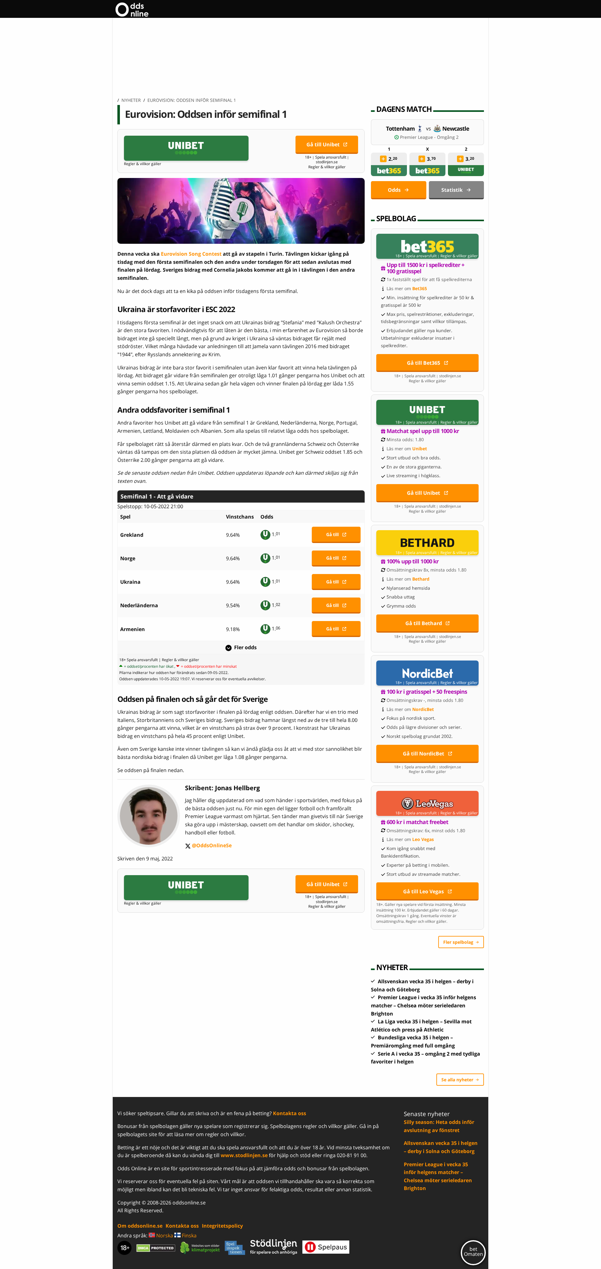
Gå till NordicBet (423, 753)
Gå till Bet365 (423, 362)
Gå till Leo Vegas (423, 891)
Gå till (332, 534)
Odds (394, 189)
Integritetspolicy (222, 1225)
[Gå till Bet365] (427, 246)
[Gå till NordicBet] (427, 673)
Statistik (452, 189)
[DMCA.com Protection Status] (155, 1248)
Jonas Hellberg (237, 788)
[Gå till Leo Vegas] (427, 803)
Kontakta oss (289, 1113)
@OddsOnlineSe (208, 846)
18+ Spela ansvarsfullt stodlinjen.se (327, 159)
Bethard (420, 579)
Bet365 (419, 288)
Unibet (419, 449)
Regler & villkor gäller (142, 163)
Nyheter (131, 100)
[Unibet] (466, 170)
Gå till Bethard (423, 623)
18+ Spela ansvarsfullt (138, 659)
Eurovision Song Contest (191, 253)
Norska (164, 1235)
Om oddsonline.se (139, 1225)
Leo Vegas (423, 839)
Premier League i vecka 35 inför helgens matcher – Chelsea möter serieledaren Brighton (423, 1005)
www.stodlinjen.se (244, 1155)
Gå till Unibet (323, 144)
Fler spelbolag (458, 942)
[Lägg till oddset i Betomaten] (383, 159)
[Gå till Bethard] (427, 542)
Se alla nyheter (457, 1080)
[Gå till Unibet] (186, 148)
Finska (189, 1235)
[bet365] (389, 170)
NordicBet (423, 709)
